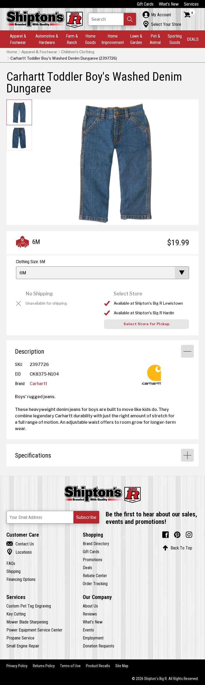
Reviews (90, 614)
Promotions (92, 559)
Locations (19, 552)
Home (11, 52)
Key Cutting (16, 614)
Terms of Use (70, 665)
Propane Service (20, 638)
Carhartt (38, 383)
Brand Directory (96, 543)
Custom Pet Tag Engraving (28, 606)
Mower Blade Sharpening (27, 622)
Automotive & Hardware (47, 39)
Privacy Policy (16, 665)
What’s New (169, 4)
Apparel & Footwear (18, 39)
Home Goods (90, 39)
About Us (90, 606)
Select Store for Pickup (146, 324)
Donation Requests (98, 646)
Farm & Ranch (72, 39)
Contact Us (20, 544)
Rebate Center (95, 575)
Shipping (13, 571)
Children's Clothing (77, 52)
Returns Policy (44, 665)
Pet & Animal (155, 39)
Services (191, 4)
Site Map (121, 665)
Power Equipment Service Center (34, 630)
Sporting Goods (175, 39)
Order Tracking (95, 583)
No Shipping (39, 293)
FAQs (10, 563)
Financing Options (21, 579)
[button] (130, 19)
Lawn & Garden (136, 39)
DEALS (193, 39)
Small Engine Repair (22, 646)
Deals (87, 567)
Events (88, 630)
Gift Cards (145, 4)
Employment (93, 638)
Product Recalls (98, 665)
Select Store (128, 293)
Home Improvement (112, 39)
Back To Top (177, 548)
